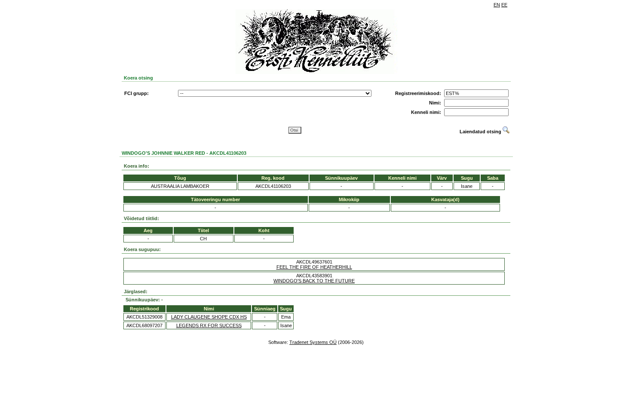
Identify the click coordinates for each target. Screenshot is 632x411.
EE (504, 4)
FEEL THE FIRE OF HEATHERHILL (314, 267)
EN (497, 4)
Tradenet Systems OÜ (313, 342)
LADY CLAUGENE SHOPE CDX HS (209, 316)
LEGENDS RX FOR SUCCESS (209, 325)
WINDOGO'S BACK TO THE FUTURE (314, 280)
